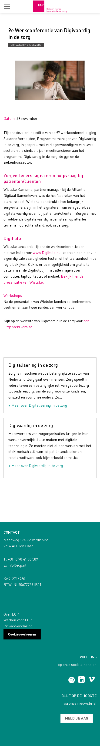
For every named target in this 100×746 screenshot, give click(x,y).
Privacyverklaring (17, 625)
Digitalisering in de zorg (26, 44)
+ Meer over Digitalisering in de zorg (37, 405)
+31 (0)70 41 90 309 (23, 559)
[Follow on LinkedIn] (81, 680)
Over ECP (11, 614)
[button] (6, 6)
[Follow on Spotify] (71, 680)
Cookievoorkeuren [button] (22, 634)
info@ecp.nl (17, 565)
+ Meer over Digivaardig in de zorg (35, 465)
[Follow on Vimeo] (91, 680)
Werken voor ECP (17, 619)
